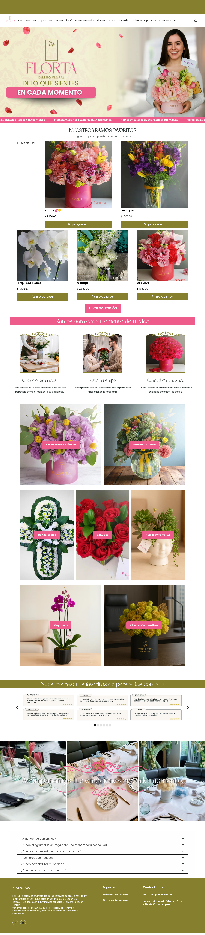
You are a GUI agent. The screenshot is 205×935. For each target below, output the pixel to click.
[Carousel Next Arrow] (188, 707)
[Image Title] (15, 922)
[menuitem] (176, 20)
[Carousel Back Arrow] (17, 707)
